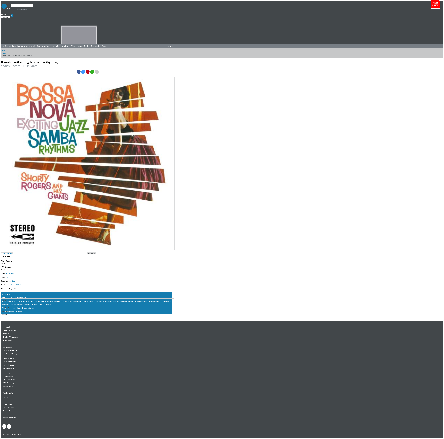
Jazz (4, 53)
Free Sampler (95, 46)
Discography (6, 307)
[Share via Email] (97, 72)
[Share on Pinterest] (88, 72)
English (3, 14)
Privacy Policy (8, 404)
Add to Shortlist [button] (7, 253)
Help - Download (8, 365)
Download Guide (8, 358)
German (5, 17)
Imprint (5, 401)
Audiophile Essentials (28, 46)
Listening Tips (55, 46)
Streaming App (8, 376)
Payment (6, 344)
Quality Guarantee (9, 330)
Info (3, 304)
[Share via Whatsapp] (92, 72)
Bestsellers (16, 46)
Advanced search (22, 9)
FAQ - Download (8, 368)
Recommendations (43, 46)
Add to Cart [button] (92, 253)
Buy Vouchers (7, 347)
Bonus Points (7, 340)
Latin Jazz (11, 281)
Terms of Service (8, 411)
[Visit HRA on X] (9, 426)
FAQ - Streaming (8, 383)
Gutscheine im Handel (10, 350)
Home (3, 51)
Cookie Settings (8, 407)
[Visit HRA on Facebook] (4, 426)
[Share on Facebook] (79, 72)
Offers (73, 46)
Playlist (4, 300)
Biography (5, 311)
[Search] (12, 8)
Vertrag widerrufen (9, 417)
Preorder (80, 46)
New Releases (6, 46)
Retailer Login (8, 393)
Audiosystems (8, 386)
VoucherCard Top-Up (10, 354)
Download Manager (9, 362)
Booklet (4, 315)
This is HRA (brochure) (10, 337)
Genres (170, 46)
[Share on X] (83, 72)
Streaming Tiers (8, 373)
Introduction (7, 327)
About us (6, 334)
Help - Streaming (9, 379)
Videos (104, 46)
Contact (5, 397)
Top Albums (65, 46)
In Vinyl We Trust (11, 273)
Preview (87, 46)
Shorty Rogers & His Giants (19, 66)
